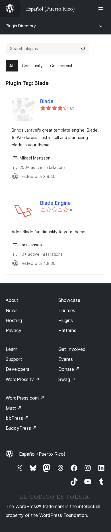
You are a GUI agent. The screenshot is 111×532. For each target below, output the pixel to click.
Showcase (69, 300)
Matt (14, 408)
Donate (69, 369)
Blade (47, 101)
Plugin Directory (21, 25)
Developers (17, 369)
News (12, 310)
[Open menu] (102, 8)
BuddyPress (21, 428)
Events (65, 359)
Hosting (14, 320)
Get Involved (72, 349)
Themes (66, 310)
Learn (11, 349)
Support (14, 359)
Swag (67, 379)
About (12, 300)
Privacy (13, 330)
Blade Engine (55, 203)
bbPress (17, 418)
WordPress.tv (23, 379)
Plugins (65, 320)
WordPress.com (25, 398)
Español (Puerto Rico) (42, 454)
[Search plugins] (83, 48)
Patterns (67, 330)
